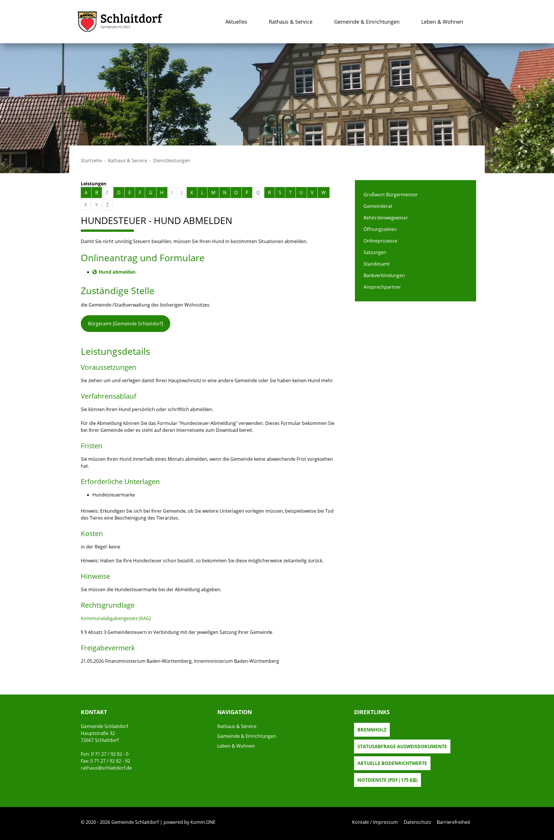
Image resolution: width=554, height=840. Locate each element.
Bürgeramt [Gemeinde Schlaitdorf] (125, 323)
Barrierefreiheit (453, 822)
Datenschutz (417, 822)
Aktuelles (236, 21)
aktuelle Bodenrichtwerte (392, 763)
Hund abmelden (117, 272)
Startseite (91, 160)
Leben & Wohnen (442, 21)
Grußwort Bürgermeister (391, 194)
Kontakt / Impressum (375, 822)
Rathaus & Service (290, 21)
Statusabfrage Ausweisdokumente (402, 746)
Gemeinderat (378, 206)
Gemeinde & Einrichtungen (367, 21)
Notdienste (388, 780)
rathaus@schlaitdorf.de (106, 768)
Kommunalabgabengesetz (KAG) (116, 618)
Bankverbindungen (384, 275)
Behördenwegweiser (386, 217)
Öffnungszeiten (380, 229)
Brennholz (372, 730)
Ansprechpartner (382, 287)
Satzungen (375, 252)
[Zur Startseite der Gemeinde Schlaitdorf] (120, 22)
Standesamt (377, 264)
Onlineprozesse (380, 241)
